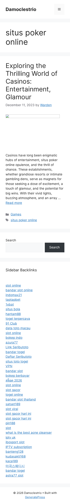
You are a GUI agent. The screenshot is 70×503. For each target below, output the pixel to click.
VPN (9, 366)
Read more (14, 203)
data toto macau (18, 328)
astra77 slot (14, 475)
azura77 (12, 342)
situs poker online (24, 220)
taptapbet (13, 300)
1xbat (10, 304)
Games (16, 214)
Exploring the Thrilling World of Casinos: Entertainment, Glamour (31, 81)
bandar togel (15, 352)
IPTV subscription (19, 447)
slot (8, 428)
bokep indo (14, 337)
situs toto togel (17, 361)
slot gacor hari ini (18, 413)
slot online (13, 285)
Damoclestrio (21, 9)
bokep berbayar (17, 375)
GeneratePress (35, 497)
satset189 (13, 404)
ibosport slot (15, 442)
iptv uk (10, 437)
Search (11, 240)
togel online (14, 394)
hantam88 (13, 314)
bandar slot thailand (21, 399)
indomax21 (14, 295)
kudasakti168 (16, 456)
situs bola (13, 309)
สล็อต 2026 (14, 380)
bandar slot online (19, 290)
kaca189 (12, 461)
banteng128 (14, 451)
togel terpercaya (18, 318)
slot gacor (13, 390)
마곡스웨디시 (15, 466)
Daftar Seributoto (19, 356)
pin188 (10, 423)
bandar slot (14, 371)
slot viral (12, 409)
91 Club (11, 323)
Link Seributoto (17, 347)
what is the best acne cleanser (29, 432)
